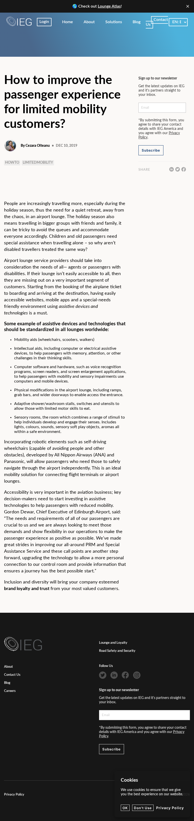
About (8, 666)
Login (44, 22)
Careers (10, 691)
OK (125, 808)
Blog (7, 683)
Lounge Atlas (109, 6)
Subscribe (151, 150)
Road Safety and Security (117, 651)
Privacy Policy (14, 794)
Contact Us (12, 675)
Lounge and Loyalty (113, 642)
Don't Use (143, 808)
